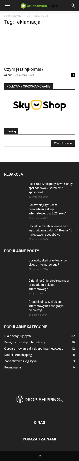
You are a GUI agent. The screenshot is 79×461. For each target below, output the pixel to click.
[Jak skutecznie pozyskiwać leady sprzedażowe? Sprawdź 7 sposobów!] (14, 189)
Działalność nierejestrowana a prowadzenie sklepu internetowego (49, 285)
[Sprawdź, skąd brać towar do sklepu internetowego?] (14, 265)
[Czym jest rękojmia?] (39, 46)
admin (8, 74)
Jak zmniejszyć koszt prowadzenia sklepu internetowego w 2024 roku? (48, 209)
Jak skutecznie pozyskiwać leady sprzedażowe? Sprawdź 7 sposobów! (51, 188)
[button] (7, 5)
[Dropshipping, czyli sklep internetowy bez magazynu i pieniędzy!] (14, 307)
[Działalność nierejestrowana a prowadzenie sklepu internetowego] (14, 285)
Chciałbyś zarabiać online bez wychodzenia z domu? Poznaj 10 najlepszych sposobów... (50, 230)
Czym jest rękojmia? (23, 69)
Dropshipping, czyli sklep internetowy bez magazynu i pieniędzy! (48, 306)
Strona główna (12, 15)
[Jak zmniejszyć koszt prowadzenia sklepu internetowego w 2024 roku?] (14, 210)
